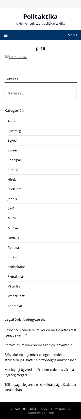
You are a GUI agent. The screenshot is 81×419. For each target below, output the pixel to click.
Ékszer (12, 150)
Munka (13, 228)
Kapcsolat (15, 306)
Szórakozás (16, 276)
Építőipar (14, 160)
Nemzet (13, 237)
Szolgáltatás (16, 267)
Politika (13, 247)
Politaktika (40, 16)
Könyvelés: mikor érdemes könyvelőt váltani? (38, 345)
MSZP (12, 218)
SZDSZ (12, 257)
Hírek (12, 179)
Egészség (14, 131)
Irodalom (14, 189)
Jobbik (12, 199)
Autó (11, 121)
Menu (72, 35)
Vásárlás (14, 286)
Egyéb (12, 140)
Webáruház (16, 296)
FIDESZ (13, 170)
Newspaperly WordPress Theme (48, 411)
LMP (11, 208)
